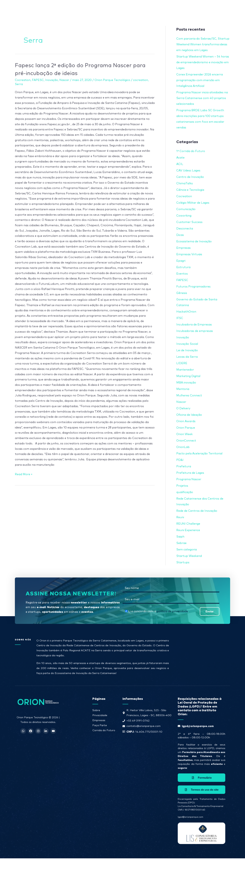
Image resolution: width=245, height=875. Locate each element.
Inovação (51, 80)
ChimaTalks (184, 183)
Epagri (180, 260)
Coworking (183, 215)
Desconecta (184, 228)
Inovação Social (187, 343)
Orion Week (184, 434)
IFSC (179, 318)
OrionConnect (186, 440)
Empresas (183, 247)
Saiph (180, 536)
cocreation (140, 80)
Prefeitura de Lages (190, 472)
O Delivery (183, 408)
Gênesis (181, 293)
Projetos (182, 485)
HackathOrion (186, 311)
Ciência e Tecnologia (190, 189)
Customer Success (189, 222)
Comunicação (185, 209)
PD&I (179, 460)
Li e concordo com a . (158, 611)
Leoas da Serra (187, 356)
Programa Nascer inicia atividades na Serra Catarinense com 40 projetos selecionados (202, 98)
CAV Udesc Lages (188, 170)
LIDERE (181, 363)
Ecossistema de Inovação (194, 241)
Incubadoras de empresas (194, 331)
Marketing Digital (188, 376)
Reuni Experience (188, 530)
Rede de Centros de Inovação (196, 510)
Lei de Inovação (187, 350)
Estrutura (183, 267)
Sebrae (181, 543)
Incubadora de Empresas (194, 324)
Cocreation (22, 80)
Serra (19, 84)
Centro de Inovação (190, 177)
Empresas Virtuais (189, 254)
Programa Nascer (188, 479)
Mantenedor (185, 369)
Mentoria (182, 389)
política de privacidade (172, 611)
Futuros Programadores (193, 286)
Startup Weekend (189, 556)
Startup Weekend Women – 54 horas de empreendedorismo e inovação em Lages (202, 62)
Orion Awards (185, 421)
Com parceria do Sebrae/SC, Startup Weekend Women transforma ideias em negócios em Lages (202, 44)
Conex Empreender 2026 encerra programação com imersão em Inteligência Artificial (199, 80)
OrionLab (183, 447)
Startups (182, 562)
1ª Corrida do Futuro (190, 151)
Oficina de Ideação (189, 414)
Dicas (180, 235)
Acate (180, 157)
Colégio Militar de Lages (192, 202)
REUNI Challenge (188, 523)
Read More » (23, 474)
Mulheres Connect (189, 395)
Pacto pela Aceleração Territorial (199, 453)
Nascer (64, 80)
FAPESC (38, 80)
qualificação (184, 492)
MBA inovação (186, 382)
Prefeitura (183, 466)
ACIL (179, 164)
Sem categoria (186, 549)
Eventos (182, 273)
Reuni (180, 517)
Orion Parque (185, 427)
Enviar (210, 611)
